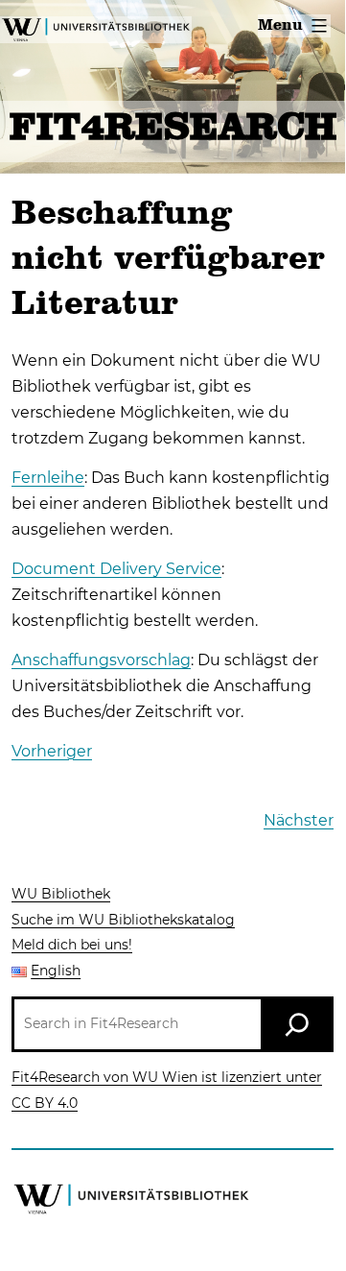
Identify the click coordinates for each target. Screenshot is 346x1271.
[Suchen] (297, 1024)
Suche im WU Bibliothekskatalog (123, 919)
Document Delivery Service (116, 569)
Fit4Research (173, 129)
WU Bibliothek (61, 893)
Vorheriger (52, 751)
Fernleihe (48, 477)
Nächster (299, 820)
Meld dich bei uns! (72, 944)
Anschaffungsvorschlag (101, 660)
